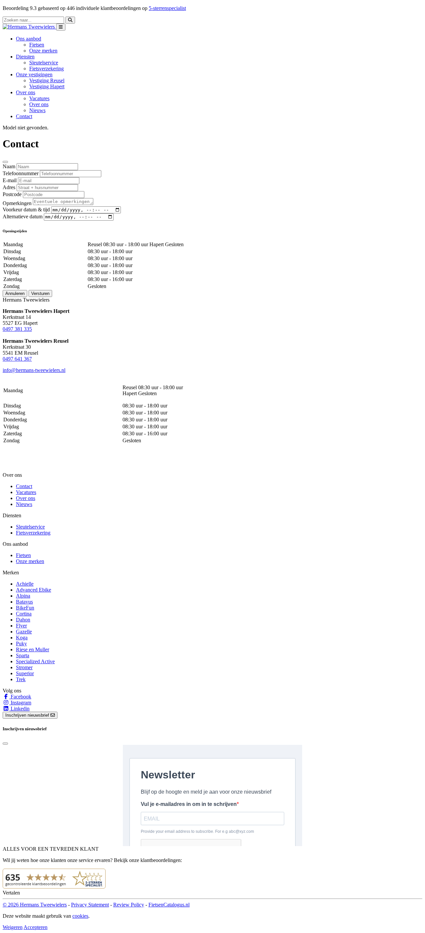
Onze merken (43, 50)
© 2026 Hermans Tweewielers (35, 904)
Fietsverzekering (46, 68)
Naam (9, 166)
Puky (21, 643)
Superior (25, 673)
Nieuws (37, 110)
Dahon (23, 619)
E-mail (10, 180)
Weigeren (13, 927)
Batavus (24, 602)
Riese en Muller (32, 649)
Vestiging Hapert (46, 86)
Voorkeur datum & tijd (26, 209)
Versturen (40, 293)
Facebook (20, 696)
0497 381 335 (17, 329)
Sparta (22, 655)
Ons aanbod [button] (28, 38)
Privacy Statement (90, 904)
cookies (80, 916)
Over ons (38, 104)
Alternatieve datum (22, 216)
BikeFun (25, 607)
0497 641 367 (17, 359)
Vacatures (39, 98)
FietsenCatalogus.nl (169, 904)
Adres (9, 187)
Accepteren (35, 927)
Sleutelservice (43, 62)
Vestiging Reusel (46, 80)
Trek (21, 679)
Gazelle (24, 631)
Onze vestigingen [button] (34, 74)
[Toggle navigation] (60, 27)
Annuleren (15, 293)
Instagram (20, 702)
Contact (24, 116)
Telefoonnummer (21, 173)
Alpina (23, 596)
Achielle (25, 584)
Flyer (21, 625)
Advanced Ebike (33, 590)
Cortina (24, 613)
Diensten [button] (25, 56)
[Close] (5, 162)
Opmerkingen (17, 203)
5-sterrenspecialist (167, 8)
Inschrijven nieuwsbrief (27, 715)
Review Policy (128, 904)
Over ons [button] (25, 92)
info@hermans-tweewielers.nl (34, 370)
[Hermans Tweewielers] (29, 27)
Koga (22, 637)
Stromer (24, 667)
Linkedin (19, 708)
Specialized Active (35, 661)
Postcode (12, 194)
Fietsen (36, 44)
